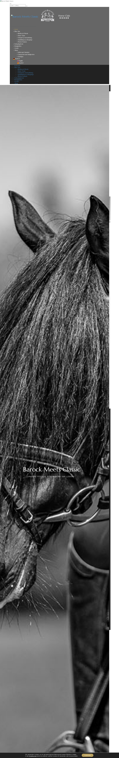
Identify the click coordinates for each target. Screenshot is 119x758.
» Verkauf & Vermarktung (24, 37)
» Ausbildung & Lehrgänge (24, 40)
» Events (16, 48)
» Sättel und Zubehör (23, 52)
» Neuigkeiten (17, 46)
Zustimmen (87, 755)
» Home (15, 29)
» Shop (15, 50)
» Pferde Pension (22, 42)
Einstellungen (33, 756)
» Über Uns (16, 31)
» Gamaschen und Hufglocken (25, 54)
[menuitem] (16, 58)
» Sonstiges (20, 56)
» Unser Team (21, 35)
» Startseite (16, 66)
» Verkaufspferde (18, 44)
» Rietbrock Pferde (22, 33)
